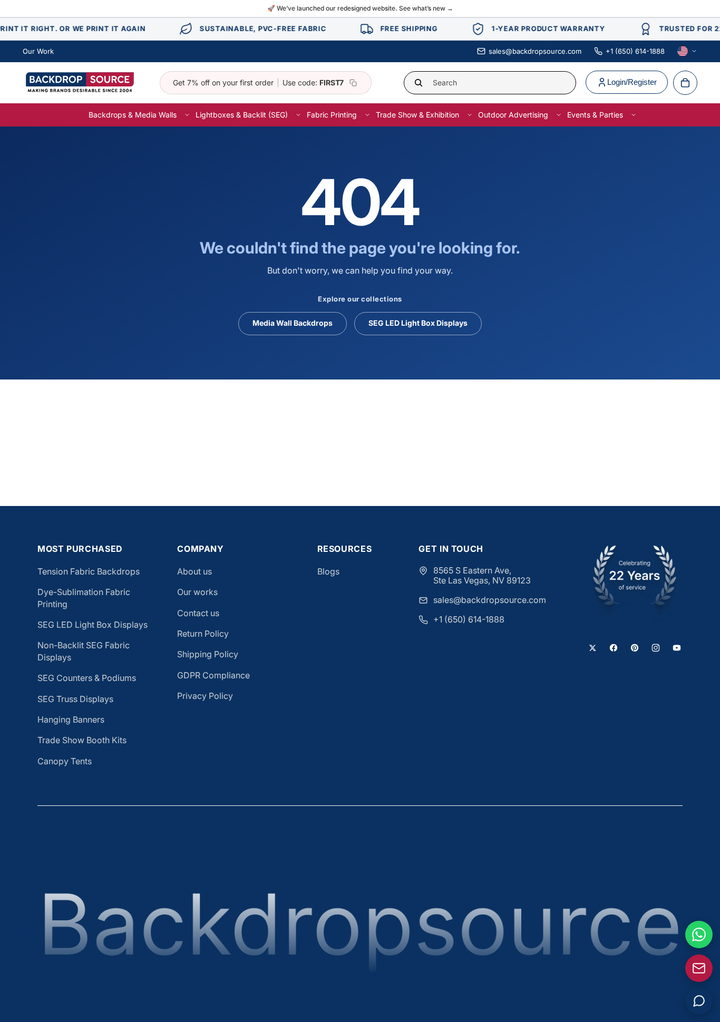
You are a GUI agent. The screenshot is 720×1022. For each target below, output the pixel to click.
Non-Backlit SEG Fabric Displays (83, 651)
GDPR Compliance (213, 675)
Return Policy (203, 633)
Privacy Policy (205, 695)
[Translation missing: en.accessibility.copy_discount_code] (353, 82)
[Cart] (685, 83)
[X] (592, 647)
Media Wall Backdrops (292, 322)
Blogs (328, 571)
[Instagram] (655, 647)
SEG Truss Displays (75, 699)
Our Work (38, 51)
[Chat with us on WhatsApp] (699, 934)
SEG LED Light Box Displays (418, 322)
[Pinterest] (634, 647)
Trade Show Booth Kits (82, 740)
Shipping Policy (207, 654)
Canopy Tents (64, 761)
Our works (197, 592)
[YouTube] (676, 647)
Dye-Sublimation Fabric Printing (83, 598)
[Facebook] (613, 647)
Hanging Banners (70, 719)
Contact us (198, 613)
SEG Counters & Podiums (86, 678)
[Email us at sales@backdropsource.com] (699, 968)
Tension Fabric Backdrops (88, 571)
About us (194, 571)
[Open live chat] (699, 1001)
